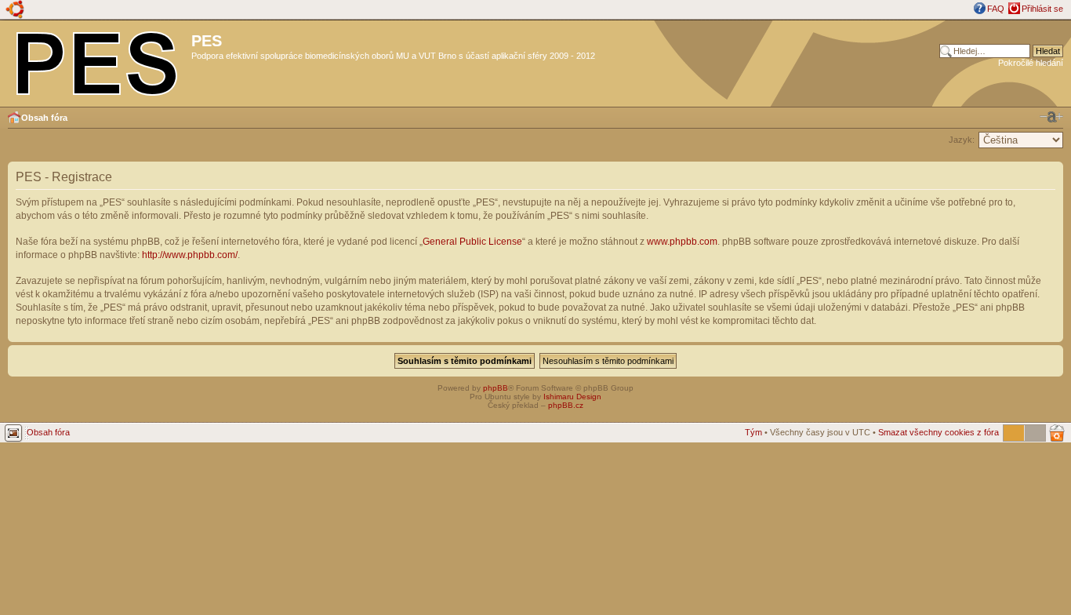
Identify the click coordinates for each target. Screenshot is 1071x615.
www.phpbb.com (682, 241)
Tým (753, 432)
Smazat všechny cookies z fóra (938, 432)
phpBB (495, 388)
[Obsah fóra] (97, 60)
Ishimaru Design (572, 396)
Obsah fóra (44, 117)
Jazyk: (962, 139)
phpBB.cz (565, 405)
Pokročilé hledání (1030, 62)
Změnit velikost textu (1051, 116)
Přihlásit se (1042, 8)
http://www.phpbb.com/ (190, 254)
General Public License (472, 241)
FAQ (995, 8)
